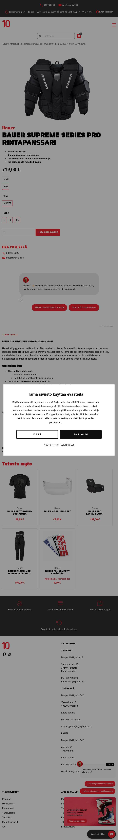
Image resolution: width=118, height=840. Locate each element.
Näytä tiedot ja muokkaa (59, 445)
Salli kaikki (81, 434)
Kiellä (37, 434)
